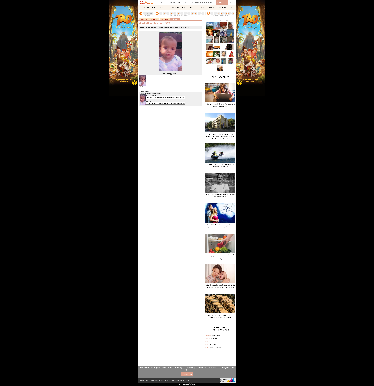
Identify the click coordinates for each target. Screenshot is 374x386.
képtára (149, 23)
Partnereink (202, 368)
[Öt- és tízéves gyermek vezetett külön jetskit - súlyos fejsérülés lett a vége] (220, 153)
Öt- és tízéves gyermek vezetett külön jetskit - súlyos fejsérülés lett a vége (220, 165)
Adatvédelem (167, 368)
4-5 (222, 13)
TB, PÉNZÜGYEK (186, 7)
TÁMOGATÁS (221, 2)
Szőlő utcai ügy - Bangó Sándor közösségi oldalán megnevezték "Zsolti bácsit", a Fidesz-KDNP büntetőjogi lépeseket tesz (220, 136)
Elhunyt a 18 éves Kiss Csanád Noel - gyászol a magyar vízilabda (220, 195)
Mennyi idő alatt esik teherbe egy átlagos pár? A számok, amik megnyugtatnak (220, 225)
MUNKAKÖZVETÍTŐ (173, 2)
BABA (164, 7)
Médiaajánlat (155, 368)
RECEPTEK (216, 7)
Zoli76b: (211, 338)
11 (199, 13)
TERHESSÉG (156, 7)
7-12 (229, 13)
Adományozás (225, 368)
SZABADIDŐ (207, 7)
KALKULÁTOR (187, 2)
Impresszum (144, 368)
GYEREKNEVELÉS (173, 7)
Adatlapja (143, 19)
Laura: (214, 347)
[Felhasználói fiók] (230, 2)
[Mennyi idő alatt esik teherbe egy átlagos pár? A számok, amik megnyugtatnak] (220, 213)
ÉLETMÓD (197, 7)
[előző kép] (142, 80)
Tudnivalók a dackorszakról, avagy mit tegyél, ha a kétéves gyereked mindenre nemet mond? (220, 286)
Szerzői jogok (178, 368)
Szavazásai (164, 19)
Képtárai (175, 19)
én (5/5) (165, 23)
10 (195, 13)
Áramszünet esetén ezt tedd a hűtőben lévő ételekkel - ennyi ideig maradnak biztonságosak (220, 257)
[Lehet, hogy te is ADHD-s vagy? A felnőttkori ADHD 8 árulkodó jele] (220, 92)
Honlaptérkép (190, 368)
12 (202, 13)
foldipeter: (212, 335)
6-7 (226, 13)
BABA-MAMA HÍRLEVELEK (203, 2)
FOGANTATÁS (144, 7)
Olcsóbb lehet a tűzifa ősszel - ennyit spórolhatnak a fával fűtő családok (220, 316)
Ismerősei (154, 19)
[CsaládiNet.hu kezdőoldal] (146, 2)
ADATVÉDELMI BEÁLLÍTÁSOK (187, 384)
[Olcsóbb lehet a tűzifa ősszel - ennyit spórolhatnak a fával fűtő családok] (220, 303)
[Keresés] (233, 2)
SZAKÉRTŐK (159, 2)
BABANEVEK (226, 7)
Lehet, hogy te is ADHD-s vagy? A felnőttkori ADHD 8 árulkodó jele (220, 105)
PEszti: (208, 341)
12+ (233, 13)
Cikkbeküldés (212, 368)
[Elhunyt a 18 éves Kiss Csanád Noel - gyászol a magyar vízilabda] (220, 183)
